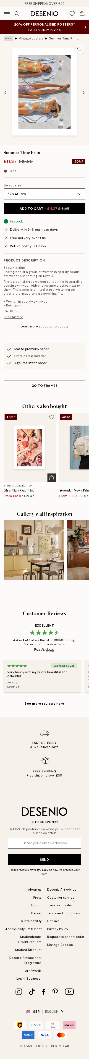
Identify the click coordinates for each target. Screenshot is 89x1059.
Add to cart (44, 209)
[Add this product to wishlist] (79, 48)
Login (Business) (29, 979)
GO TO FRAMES (44, 386)
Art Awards (33, 971)
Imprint (36, 905)
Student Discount (28, 950)
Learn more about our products (44, 326)
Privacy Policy (39, 870)
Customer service (60, 897)
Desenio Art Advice (61, 890)
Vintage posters (31, 38)
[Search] (17, 13)
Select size (12, 185)
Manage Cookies (60, 945)
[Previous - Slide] (5, 92)
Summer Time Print (63, 38)
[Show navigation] (7, 13)
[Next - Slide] (83, 92)
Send (44, 860)
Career (36, 913)
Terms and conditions (63, 913)
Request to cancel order (65, 937)
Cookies (53, 921)
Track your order (59, 905)
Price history (13, 317)
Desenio (57, 1046)
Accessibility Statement (23, 929)
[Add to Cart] (51, 477)
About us (35, 890)
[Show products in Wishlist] (72, 13)
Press (37, 897)
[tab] (15, 143)
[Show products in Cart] (82, 13)
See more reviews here (44, 703)
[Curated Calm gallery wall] (34, 550)
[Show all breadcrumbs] (8, 38)
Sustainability (31, 921)
